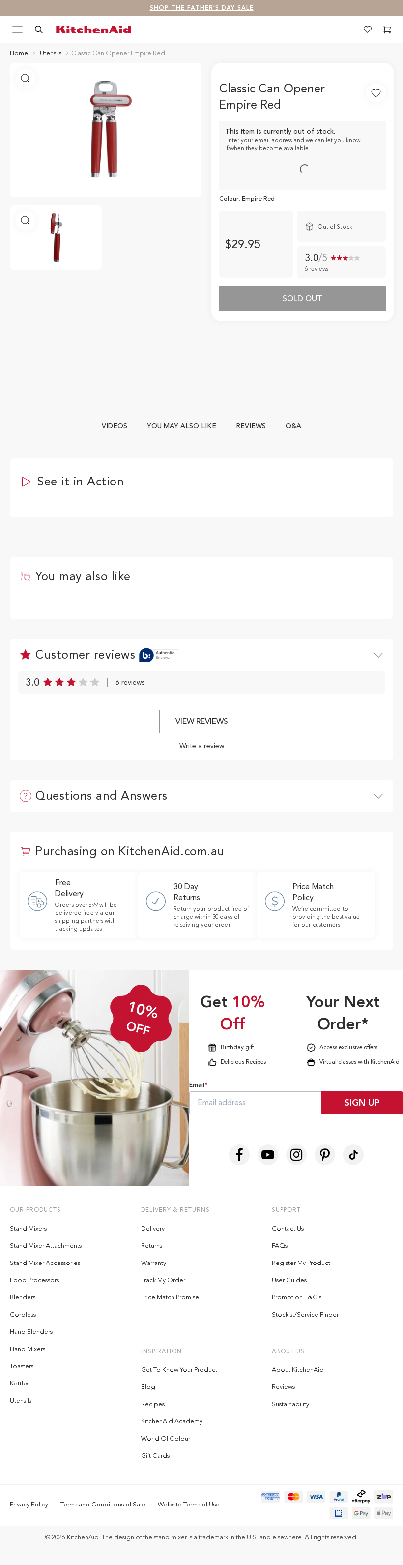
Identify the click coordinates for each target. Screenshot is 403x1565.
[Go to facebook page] (239, 1154)
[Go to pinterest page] (325, 1154)
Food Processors (34, 1280)
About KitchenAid (298, 1369)
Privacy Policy (29, 1504)
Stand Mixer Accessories (45, 1262)
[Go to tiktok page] (353, 1154)
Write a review (201, 746)
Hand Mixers (27, 1349)
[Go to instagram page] (296, 1154)
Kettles (19, 1383)
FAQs (280, 1245)
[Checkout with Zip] (383, 1496)
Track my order (163, 1280)
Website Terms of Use (189, 1504)
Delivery (153, 1228)
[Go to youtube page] (268, 1154)
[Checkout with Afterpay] (361, 1496)
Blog (148, 1386)
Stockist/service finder (305, 1314)
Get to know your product (179, 1369)
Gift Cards (155, 1455)
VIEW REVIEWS (201, 721)
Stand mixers (28, 1228)
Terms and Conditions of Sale (102, 1504)
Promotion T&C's (296, 1297)
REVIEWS (251, 426)
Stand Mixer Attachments (46, 1245)
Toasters (21, 1366)
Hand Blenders (31, 1331)
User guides (289, 1280)
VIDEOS (114, 426)
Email (198, 1085)
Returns (151, 1245)
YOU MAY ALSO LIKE (181, 426)
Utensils (20, 1400)
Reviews (283, 1386)
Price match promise (170, 1297)
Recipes (153, 1404)
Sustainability (290, 1404)
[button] (387, 29)
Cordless (23, 1314)
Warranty (153, 1262)
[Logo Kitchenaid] (95, 29)
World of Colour (165, 1438)
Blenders (22, 1297)
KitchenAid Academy (171, 1421)
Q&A (293, 426)
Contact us (288, 1228)
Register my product (301, 1262)
